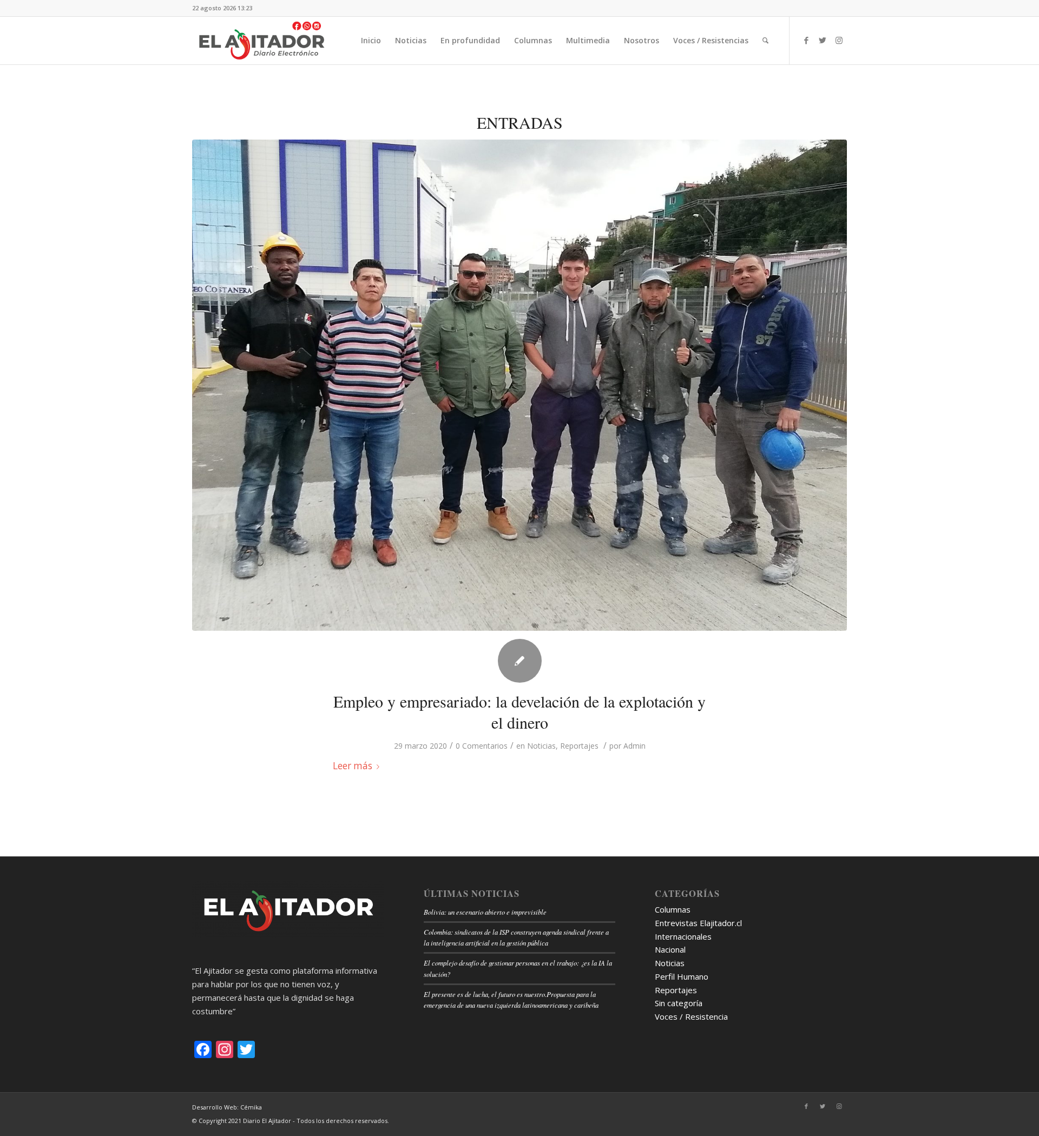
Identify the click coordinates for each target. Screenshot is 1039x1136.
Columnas (673, 909)
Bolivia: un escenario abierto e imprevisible (485, 911)
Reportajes (579, 746)
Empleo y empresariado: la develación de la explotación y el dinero (519, 711)
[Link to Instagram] (839, 40)
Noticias (541, 746)
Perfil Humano (681, 976)
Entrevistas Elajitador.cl (698, 922)
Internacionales (683, 936)
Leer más (352, 765)
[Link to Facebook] (806, 40)
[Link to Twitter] (822, 40)
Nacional (670, 949)
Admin (634, 746)
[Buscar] (765, 40)
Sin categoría (678, 1003)
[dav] (519, 385)
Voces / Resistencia (691, 1016)
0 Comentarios (482, 746)
